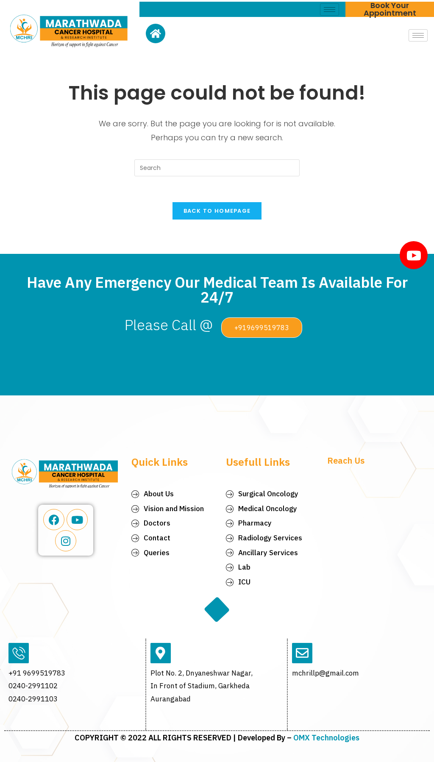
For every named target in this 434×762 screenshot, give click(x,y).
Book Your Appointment (390, 9)
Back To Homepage (217, 211)
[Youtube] (77, 519)
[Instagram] (65, 540)
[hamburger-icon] (329, 9)
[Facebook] (53, 519)
